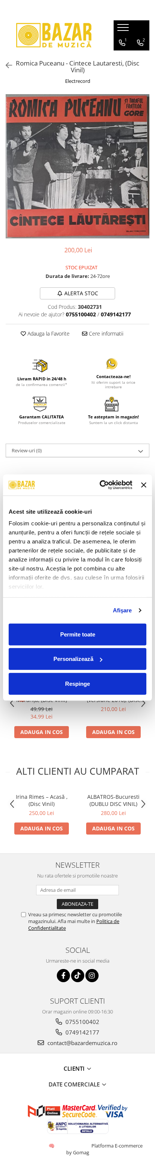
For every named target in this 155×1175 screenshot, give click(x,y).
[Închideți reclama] (143, 485)
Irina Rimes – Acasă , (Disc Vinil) (42, 800)
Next (143, 174)
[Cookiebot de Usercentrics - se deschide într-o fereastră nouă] (100, 485)
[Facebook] (63, 975)
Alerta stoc (81, 293)
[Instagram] (92, 975)
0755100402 (81, 1021)
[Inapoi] (5, 65)
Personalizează (73, 659)
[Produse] (124, 29)
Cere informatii (105, 333)
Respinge (77, 683)
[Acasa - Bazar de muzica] (53, 35)
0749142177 (81, 1032)
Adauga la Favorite (48, 333)
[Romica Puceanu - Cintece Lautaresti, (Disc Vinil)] (77, 166)
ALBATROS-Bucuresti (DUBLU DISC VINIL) (113, 800)
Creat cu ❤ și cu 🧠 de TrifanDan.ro (52, 1145)
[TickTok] (77, 975)
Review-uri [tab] (27, 450)
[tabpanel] (77, 166)
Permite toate (77, 634)
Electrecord (77, 81)
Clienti (75, 1068)
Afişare (122, 610)
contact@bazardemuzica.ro (81, 1043)
